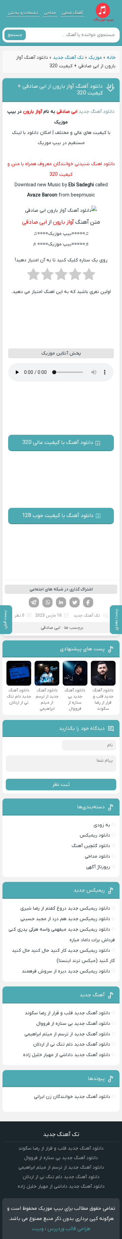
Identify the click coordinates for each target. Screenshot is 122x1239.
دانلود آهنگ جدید (97, 111)
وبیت (38, 1228)
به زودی (102, 825)
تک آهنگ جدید (68, 57)
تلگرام (34, 602)
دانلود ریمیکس (95, 835)
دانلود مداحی (97, 856)
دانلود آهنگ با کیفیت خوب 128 (58, 515)
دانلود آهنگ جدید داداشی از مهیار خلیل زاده (66, 1055)
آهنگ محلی (72, 13)
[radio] (89, 276)
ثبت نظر (61, 784)
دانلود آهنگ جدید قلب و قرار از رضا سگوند (67, 1013)
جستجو (15, 35)
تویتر (74, 602)
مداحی (50, 13)
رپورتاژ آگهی (98, 867)
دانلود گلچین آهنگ (91, 846)
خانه (111, 57)
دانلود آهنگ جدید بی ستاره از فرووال (73, 1023)
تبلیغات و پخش (23, 13)
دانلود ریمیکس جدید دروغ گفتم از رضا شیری (65, 908)
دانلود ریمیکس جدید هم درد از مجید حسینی (65, 919)
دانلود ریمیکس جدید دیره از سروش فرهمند (66, 971)
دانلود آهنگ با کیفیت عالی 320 (57, 442)
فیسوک (88, 602)
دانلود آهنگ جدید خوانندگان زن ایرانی (72, 1097)
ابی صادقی (66, 111)
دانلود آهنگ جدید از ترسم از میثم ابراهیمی (67, 1034)
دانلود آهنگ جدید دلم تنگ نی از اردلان (71, 1044)
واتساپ (47, 602)
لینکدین (61, 602)
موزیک (95, 57)
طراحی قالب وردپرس (68, 1228)
